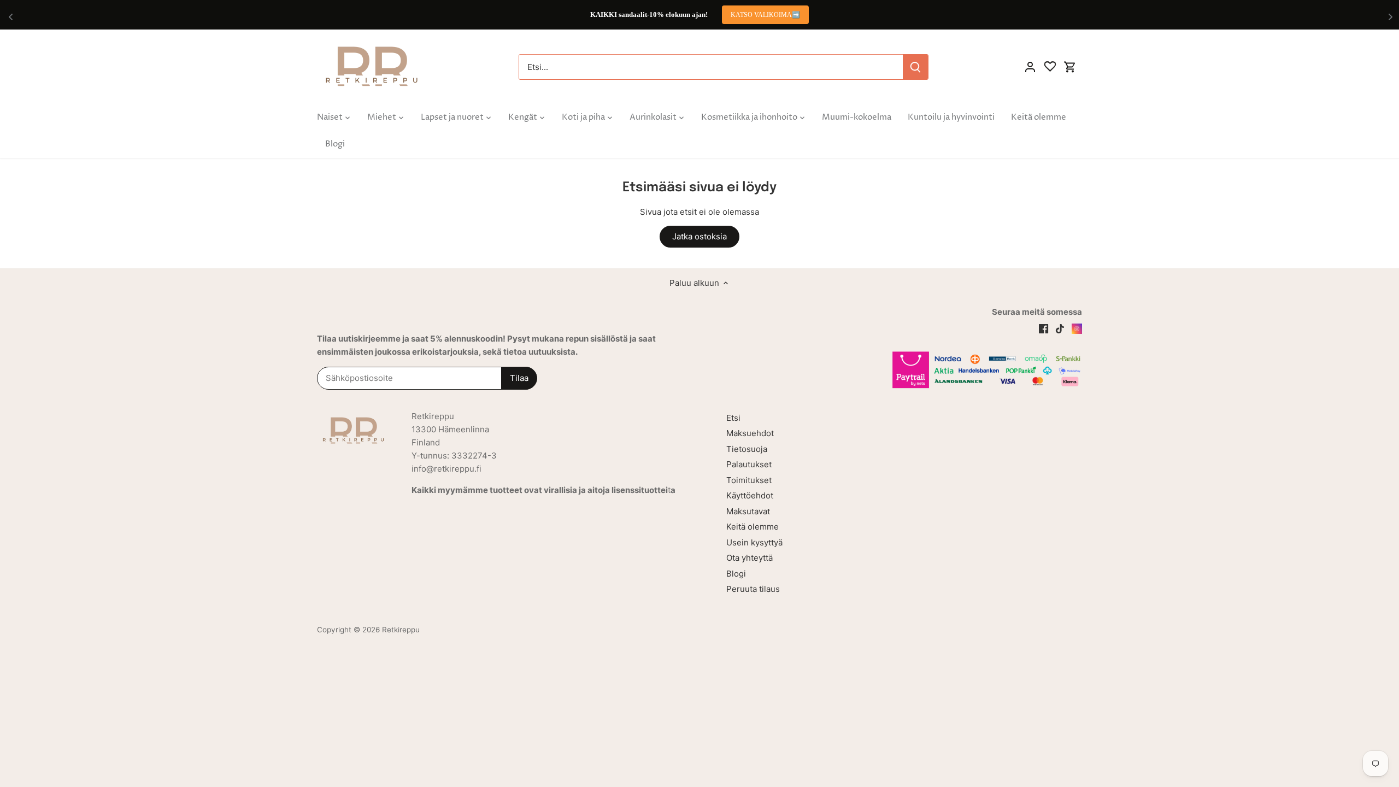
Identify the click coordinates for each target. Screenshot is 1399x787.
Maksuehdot (750, 433)
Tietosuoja (746, 449)
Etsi (733, 418)
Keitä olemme (752, 526)
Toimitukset (749, 480)
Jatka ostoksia (699, 236)
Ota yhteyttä (749, 558)
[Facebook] (1043, 328)
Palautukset (749, 464)
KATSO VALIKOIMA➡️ (765, 15)
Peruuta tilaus (753, 589)
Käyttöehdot (749, 495)
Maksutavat (748, 511)
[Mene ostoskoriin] (1070, 67)
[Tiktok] (1060, 328)
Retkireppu (401, 629)
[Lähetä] (915, 67)
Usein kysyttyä (754, 542)
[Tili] (1030, 67)
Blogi (736, 573)
